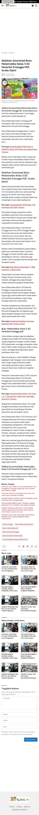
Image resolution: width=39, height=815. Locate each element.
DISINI (34, 469)
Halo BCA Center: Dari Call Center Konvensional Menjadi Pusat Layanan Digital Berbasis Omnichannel (18, 517)
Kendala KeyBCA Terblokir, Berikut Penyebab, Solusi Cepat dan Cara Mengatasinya (19, 499)
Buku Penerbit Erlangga (11, 532)
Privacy (19, 807)
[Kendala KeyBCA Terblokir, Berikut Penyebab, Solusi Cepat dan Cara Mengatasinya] (10, 580)
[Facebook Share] (19, 546)
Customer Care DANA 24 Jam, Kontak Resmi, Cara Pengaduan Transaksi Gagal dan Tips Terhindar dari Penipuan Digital (19, 488)
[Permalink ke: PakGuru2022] (3, 75)
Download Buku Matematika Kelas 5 (15, 539)
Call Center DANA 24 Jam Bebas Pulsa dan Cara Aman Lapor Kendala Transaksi (18, 494)
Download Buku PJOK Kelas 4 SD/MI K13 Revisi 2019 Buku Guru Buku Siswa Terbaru (19, 149)
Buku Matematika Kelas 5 (24, 524)
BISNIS (4, 57)
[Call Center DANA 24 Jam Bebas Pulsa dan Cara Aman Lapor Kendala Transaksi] (29, 560)
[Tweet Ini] (23, 546)
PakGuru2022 (10, 74)
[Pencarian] (36, 5)
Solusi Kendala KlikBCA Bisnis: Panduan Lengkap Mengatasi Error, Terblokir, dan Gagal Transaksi (18, 504)
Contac (11, 807)
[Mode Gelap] (33, 5)
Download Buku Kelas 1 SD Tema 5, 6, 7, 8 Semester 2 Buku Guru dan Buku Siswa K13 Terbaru (19, 396)
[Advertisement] (19, 28)
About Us (27, 807)
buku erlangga (8, 524)
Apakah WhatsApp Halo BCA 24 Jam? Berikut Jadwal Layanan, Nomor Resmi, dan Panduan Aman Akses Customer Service (17, 510)
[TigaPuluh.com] (11, 5)
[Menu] (3, 5)
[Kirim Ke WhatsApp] (35, 546)
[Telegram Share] (31, 546)
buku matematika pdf (10, 528)
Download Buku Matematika (12, 536)
